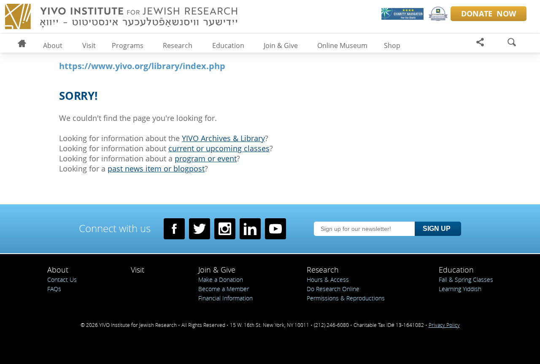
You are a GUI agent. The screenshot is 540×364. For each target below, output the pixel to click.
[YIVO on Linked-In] (250, 228)
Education (228, 45)
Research (177, 45)
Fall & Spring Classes (466, 280)
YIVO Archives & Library (223, 138)
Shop (392, 45)
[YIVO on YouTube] (275, 228)
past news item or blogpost (156, 168)
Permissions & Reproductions (346, 298)
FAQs (54, 289)
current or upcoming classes (219, 148)
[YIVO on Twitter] (199, 228)
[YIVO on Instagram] (224, 228)
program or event (206, 158)
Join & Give (281, 45)
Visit (89, 45)
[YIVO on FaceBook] (174, 228)
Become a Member (223, 289)
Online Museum (342, 45)
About (52, 45)
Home (25, 44)
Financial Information (225, 298)
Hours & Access (328, 280)
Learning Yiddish (460, 289)
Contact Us (62, 280)
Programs (127, 45)
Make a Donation (220, 280)
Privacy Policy (444, 324)
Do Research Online (333, 289)
